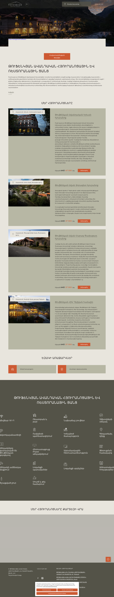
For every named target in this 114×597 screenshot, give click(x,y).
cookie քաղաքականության (50, 586)
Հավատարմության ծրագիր (57, 56)
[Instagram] (42, 578)
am (27, 4)
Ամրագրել (84, 170)
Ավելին (11, 92)
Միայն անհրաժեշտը (67, 590)
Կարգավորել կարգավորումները (57, 593)
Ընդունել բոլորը (46, 590)
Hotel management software (17, 39)
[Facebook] (38, 578)
